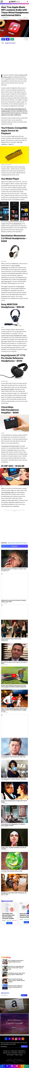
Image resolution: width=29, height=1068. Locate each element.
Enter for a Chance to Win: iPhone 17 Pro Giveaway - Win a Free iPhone (14, 3)
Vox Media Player (10, 178)
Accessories (3, 5)
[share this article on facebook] (3, 39)
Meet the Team (7, 1052)
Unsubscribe (14, 1051)
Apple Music (8, 5)
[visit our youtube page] (19, 1038)
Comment (19, 546)
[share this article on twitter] (8, 39)
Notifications (21, 1051)
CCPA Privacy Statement (17, 1059)
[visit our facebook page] (6, 1038)
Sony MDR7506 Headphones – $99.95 (12, 305)
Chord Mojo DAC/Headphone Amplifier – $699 (10, 410)
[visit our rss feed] (23, 1038)
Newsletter (15, 1052)
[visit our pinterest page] (12, 1038)
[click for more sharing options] (12, 39)
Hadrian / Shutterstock (6, 164)
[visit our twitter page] (9, 1038)
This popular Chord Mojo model (10, 446)
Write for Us (22, 1052)
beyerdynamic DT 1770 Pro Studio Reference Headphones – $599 (13, 358)
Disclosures (15, 1062)
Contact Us (6, 1051)
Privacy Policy (9, 1059)
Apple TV (11, 144)
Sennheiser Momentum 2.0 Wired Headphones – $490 (14, 238)
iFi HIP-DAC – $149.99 (12, 466)
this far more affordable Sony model (16, 335)
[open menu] (1, 1)
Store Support (10, 1054)
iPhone (3, 142)
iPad (18, 142)
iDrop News (10, 1064)
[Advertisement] (14, 59)
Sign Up (24, 995)
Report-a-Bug (18, 1054)
